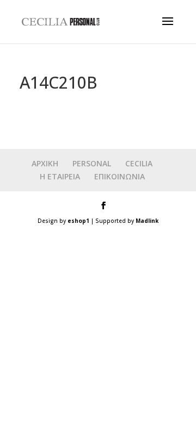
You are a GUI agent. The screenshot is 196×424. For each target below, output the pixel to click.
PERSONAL (91, 163)
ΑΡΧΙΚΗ (45, 163)
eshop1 (78, 221)
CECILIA (138, 163)
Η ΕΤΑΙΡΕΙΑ (60, 176)
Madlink (147, 221)
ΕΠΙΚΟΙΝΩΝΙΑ (119, 176)
